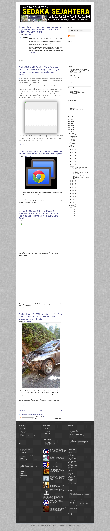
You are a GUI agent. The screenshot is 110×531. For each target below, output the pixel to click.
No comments (27, 34)
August (72, 140)
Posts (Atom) (29, 413)
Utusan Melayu (71, 485)
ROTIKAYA (22, 447)
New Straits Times (72, 483)
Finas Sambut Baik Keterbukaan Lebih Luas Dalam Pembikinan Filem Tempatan (29, 454)
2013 (70, 209)
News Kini (70, 477)
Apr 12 (73, 186)
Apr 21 (73, 161)
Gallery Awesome (74, 508)
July (71, 142)
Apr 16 (73, 181)
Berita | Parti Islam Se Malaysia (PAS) (78, 69)
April (71, 146)
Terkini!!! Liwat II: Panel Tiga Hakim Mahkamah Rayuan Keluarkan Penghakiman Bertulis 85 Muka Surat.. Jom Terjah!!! (40, 29)
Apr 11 (73, 187)
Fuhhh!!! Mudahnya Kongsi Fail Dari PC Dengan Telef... (80, 173)
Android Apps (73, 502)
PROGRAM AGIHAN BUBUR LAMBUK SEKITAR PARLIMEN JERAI (78, 93)
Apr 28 (73, 151)
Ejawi (21, 473)
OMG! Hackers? (73, 493)
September (73, 139)
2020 (70, 121)
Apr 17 (73, 180)
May (71, 145)
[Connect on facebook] (87, 7)
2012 (70, 211)
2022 (70, 119)
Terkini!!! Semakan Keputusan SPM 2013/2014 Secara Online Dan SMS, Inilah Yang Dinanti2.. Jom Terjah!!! (58, 450)
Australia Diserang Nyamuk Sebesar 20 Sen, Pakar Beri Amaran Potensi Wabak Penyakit (79, 442)
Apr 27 (73, 152)
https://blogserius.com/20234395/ (51, 430)
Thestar (70, 480)
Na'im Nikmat (73, 108)
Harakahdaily (71, 455)
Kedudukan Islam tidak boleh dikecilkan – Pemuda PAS (28, 430)
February (72, 205)
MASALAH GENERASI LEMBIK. (76, 109)
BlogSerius (47, 429)
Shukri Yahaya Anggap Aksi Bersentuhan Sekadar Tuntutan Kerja (28, 448)
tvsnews (70, 464)
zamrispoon (23, 465)
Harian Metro (71, 473)
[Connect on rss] (90, 7)
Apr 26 (73, 154)
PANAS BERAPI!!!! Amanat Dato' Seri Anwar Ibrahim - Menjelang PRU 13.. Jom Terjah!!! (57, 470)
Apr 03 (73, 199)
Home (41, 410)
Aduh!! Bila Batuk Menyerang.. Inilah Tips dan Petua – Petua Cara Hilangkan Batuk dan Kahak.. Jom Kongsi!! (58, 477)
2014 (70, 133)
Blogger (44, 416)
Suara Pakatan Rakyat (73, 465)
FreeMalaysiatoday (72, 457)
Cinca (21, 434)
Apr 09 (73, 190)
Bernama (70, 468)
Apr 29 (73, 149)
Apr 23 (73, 158)
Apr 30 (73, 148)
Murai (21, 477)
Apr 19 (73, 164)
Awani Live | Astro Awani (75, 77)
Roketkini (70, 462)
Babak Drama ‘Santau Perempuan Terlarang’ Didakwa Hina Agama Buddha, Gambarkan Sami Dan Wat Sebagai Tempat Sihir (29, 461)
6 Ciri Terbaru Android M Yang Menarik (78, 499)
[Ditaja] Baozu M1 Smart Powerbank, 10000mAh (79, 494)
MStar (69, 482)
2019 (70, 123)
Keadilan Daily (71, 459)
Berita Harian (71, 471)
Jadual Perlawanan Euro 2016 (51, 443)
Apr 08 (73, 192)
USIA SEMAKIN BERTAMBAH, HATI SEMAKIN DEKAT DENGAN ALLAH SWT (79, 71)
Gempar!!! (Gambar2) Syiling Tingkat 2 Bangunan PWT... (79, 175)
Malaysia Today (71, 476)
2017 (70, 127)
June (71, 143)
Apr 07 (73, 193)
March (71, 204)
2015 (70, 131)
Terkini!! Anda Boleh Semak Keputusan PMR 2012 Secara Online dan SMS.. (56, 501)
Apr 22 (73, 160)
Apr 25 (73, 155)
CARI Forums (23, 475)
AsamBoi (72, 429)
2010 (70, 215)
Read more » (22, 62)
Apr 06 (73, 195)
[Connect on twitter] (85, 7)
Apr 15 (73, 183)
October (72, 137)
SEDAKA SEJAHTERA (75, 91)
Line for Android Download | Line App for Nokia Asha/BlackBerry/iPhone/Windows (79, 504)
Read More (32, 52)
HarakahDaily (23, 429)
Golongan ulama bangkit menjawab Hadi (78, 105)
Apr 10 (73, 189)
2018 (70, 125)
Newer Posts (22, 410)
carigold (22, 471)
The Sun (70, 470)
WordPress (43, 525)
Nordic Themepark (57, 525)
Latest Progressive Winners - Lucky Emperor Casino (79, 436)
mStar (71, 82)
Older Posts (60, 410)
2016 (70, 129)
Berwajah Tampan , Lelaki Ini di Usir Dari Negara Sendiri (28, 467)
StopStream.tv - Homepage (76, 434)
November (72, 136)
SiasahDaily (71, 479)
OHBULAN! (23, 452)
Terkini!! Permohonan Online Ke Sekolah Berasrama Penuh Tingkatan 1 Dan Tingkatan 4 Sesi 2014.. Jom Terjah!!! (57, 464)
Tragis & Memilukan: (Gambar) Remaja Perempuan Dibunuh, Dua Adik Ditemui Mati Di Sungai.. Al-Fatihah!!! (57, 491)
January (72, 206)
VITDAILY (72, 440)
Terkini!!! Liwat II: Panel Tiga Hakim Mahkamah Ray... (79, 168)
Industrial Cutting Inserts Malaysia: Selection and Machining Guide (79, 430)
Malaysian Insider (72, 452)
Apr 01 (73, 202)
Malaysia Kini (71, 454)
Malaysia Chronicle (72, 458)
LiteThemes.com (74, 525)
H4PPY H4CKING (74, 498)
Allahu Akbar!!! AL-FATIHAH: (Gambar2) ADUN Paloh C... (80, 178)
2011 (70, 213)
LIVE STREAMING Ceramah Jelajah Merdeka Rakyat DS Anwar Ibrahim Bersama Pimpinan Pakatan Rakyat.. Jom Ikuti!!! (53, 497)
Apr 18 (73, 165)
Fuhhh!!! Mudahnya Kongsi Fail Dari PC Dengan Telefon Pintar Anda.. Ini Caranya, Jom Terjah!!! (40, 152)
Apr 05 (73, 196)
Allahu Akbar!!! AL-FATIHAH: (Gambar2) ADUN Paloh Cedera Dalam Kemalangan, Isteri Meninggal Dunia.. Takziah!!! (40, 316)
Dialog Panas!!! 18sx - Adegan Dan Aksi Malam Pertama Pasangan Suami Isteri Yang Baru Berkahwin (57, 457)
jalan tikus (47, 433)
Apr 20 (73, 163)
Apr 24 (73, 157)
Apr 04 (73, 198)
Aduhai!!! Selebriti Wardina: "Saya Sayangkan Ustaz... (78, 170)
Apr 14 (73, 184)
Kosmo (69, 474)
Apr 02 (73, 201)
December (72, 134)
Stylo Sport (47, 442)
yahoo (71, 80)
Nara (21, 458)
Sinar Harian (72, 75)
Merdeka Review (72, 461)
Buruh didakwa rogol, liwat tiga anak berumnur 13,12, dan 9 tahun (29, 436)
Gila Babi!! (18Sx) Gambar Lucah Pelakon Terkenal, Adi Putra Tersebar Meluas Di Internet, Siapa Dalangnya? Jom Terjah (57, 484)
